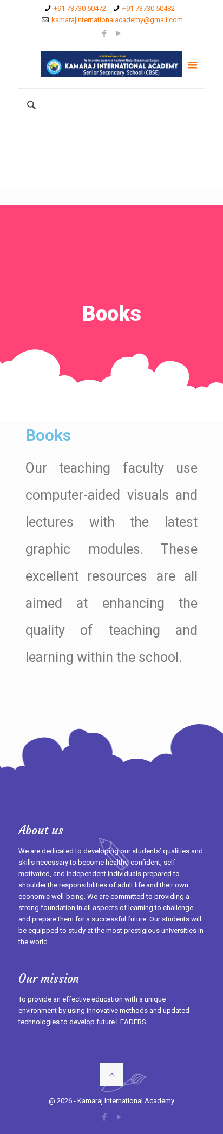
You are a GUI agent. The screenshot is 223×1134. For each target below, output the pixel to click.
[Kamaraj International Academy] (111, 64)
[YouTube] (118, 33)
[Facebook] (104, 33)
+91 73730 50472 (80, 8)
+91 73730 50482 (148, 8)
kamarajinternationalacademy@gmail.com (117, 20)
